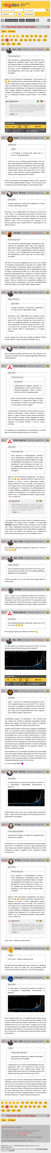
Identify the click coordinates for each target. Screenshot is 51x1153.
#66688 (4, 948)
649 (25, 40)
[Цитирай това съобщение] (47, 49)
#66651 (4, 233)
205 (2, 40)
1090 (44, 40)
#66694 (4, 978)
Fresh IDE (11, 1151)
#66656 (4, 366)
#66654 (4, 292)
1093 (13, 44)
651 (34, 40)
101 (22, 36)
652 (39, 40)
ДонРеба (17, 49)
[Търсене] (47, 10)
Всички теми (11, 20)
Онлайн (4, 1127)
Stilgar (18, 824)
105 (40, 36)
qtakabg (18, 589)
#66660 (4, 558)
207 (11, 40)
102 (27, 36)
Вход (19, 14)
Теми (22, 20)
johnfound (18, 977)
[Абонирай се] (48, 20)
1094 (18, 44)
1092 (8, 44)
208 (16, 40)
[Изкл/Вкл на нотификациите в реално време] (37, 20)
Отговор (11, 31)
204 (45, 36)
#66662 (4, 612)
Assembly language (42, 1149)
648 (21, 40)
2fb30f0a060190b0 (19, 1145)
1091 (3, 44)
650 (30, 40)
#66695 (4, 1041)
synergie (17, 233)
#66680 (4, 860)
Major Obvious (20, 193)
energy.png (8, 683)
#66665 (3, 640)
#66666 (4, 691)
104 (36, 36)
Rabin (16, 138)
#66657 (4, 440)
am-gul (24, 1135)
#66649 (4, 193)
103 (31, 36)
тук (9, 94)
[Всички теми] (2, 20)
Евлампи (18, 948)
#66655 (4, 347)
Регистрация (28, 14)
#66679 (4, 825)
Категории (30, 20)
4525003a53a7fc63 (6, 1147)
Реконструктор (20, 366)
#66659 (4, 541)
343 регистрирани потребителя (21, 1133)
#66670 (4, 772)
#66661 (4, 589)
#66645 (3, 49)
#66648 (4, 138)
